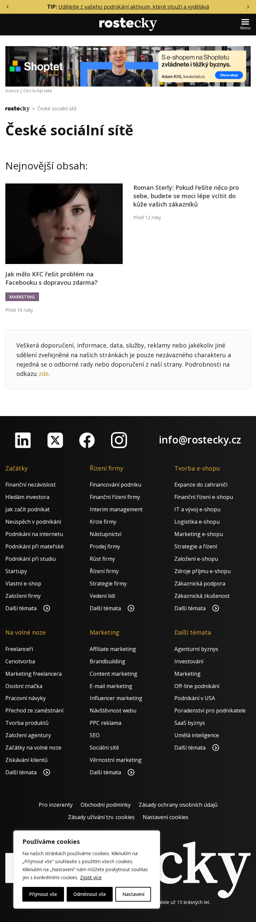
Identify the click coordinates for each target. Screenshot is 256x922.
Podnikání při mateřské (34, 546)
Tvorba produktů (27, 723)
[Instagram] (119, 440)
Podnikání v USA (194, 698)
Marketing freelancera (33, 673)
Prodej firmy (105, 546)
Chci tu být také (37, 91)
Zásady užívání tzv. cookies (101, 817)
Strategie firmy (108, 583)
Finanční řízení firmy (115, 497)
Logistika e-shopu (197, 521)
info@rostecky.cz (200, 439)
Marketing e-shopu (198, 534)
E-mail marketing (111, 686)
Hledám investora (27, 497)
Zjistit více (91, 877)
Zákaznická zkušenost (202, 596)
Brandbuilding (107, 661)
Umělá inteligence (196, 735)
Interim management (116, 509)
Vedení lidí (102, 596)
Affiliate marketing (113, 649)
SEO (95, 735)
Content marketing (113, 673)
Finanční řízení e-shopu (203, 497)
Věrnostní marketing (116, 760)
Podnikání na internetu (34, 534)
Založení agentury (28, 735)
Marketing (22, 297)
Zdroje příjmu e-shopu (202, 571)
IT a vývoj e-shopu (197, 509)
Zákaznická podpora (199, 583)
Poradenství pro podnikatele (210, 710)
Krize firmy (103, 521)
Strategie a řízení (195, 546)
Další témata (21, 608)
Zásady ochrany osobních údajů (178, 804)
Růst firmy (102, 558)
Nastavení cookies (165, 817)
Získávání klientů (26, 760)
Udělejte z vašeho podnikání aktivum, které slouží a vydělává (133, 6)
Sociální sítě (104, 747)
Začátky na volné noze (33, 747)
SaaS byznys (189, 723)
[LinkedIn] (23, 440)
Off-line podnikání (196, 686)
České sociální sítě (57, 108)
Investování (188, 661)
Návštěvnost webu (113, 710)
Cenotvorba (20, 661)
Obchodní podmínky (106, 804)
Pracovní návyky (25, 698)
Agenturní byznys (196, 649)
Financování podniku (115, 484)
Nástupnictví (105, 534)
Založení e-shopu (196, 558)
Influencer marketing (116, 698)
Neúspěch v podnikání (33, 521)
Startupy (16, 571)
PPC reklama (105, 723)
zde (44, 374)
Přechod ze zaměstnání (34, 710)
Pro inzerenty (56, 804)
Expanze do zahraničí (200, 484)
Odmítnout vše (89, 894)
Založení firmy (23, 596)
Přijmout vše (43, 894)
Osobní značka (23, 686)
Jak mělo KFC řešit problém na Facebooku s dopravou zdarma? (51, 278)
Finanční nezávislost (30, 484)
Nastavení (133, 894)
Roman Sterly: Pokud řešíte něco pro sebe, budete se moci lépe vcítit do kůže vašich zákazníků (186, 195)
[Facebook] (87, 440)
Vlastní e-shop (23, 583)
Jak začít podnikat (27, 509)
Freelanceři (19, 649)
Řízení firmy (104, 571)
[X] (55, 440)
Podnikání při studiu (30, 558)
